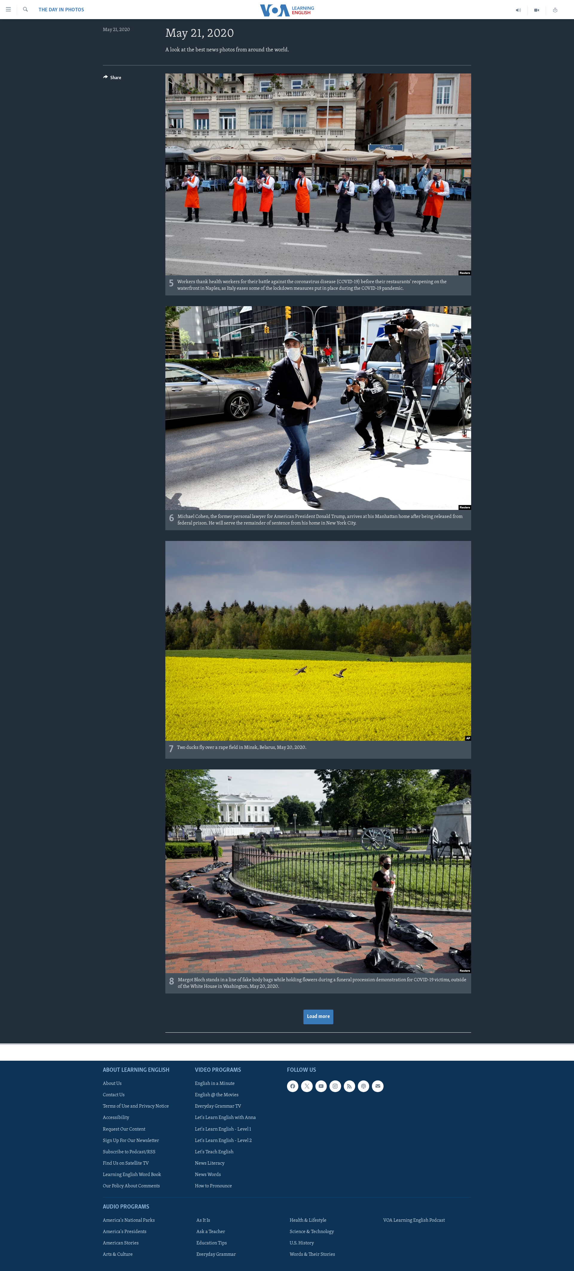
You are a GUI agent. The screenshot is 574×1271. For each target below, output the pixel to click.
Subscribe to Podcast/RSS (129, 1152)
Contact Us (114, 1095)
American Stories (121, 1243)
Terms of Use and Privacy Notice (136, 1106)
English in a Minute (215, 1083)
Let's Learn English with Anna (225, 1118)
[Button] (112, 79)
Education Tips (211, 1243)
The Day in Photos (61, 10)
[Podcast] (363, 1086)
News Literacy (210, 1163)
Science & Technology (312, 1231)
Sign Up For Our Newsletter (131, 1140)
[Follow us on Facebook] (292, 1086)
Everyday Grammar (216, 1254)
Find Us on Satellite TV (126, 1163)
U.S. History (302, 1243)
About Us (112, 1083)
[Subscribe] (377, 1086)
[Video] (537, 10)
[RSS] (349, 1086)
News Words (208, 1174)
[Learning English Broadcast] (518, 10)
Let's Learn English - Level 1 (223, 1129)
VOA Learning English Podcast (414, 1220)
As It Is (203, 1220)
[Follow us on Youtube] (321, 1086)
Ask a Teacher (210, 1231)
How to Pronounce (213, 1186)
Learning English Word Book (132, 1174)
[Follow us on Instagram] (335, 1086)
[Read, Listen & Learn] (555, 10)
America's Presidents (124, 1231)
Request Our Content (124, 1129)
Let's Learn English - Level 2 (223, 1140)
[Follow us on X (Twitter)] (306, 1086)
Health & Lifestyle (308, 1220)
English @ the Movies (217, 1095)
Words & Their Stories (312, 1254)
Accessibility (116, 1118)
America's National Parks (129, 1220)
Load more (318, 1016)
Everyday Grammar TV (218, 1106)
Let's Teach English (214, 1152)
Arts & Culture (118, 1254)
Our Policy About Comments (131, 1186)
